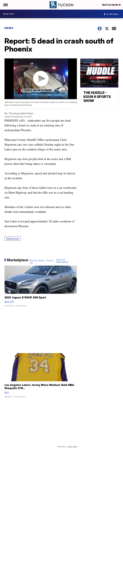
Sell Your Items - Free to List (41, 262)
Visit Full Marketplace (62, 261)
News (8, 28)
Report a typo (12, 238)
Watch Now (110, 4)
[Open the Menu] (5, 5)
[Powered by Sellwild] (72, 447)
